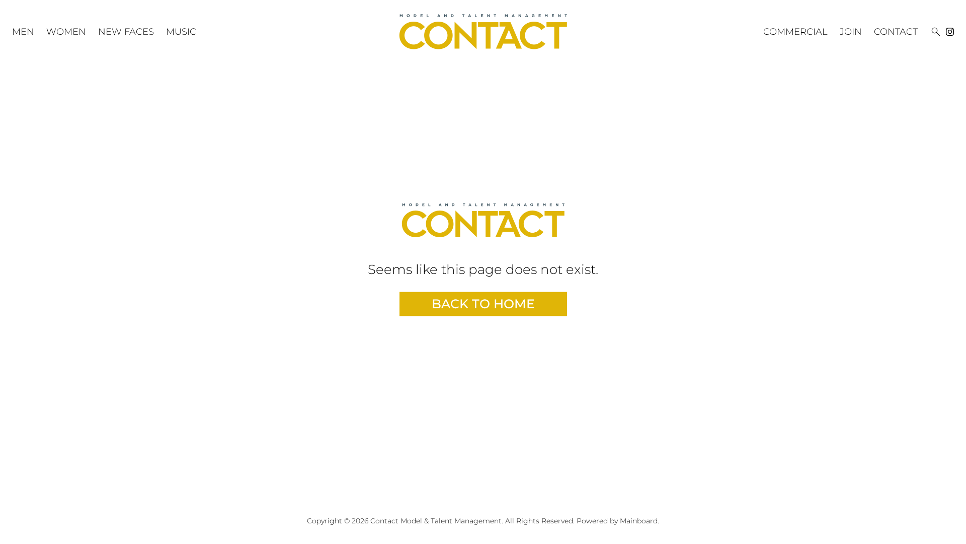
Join (851, 31)
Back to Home (483, 303)
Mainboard (639, 520)
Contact (896, 31)
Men (23, 31)
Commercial (795, 31)
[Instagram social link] (950, 32)
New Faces (126, 31)
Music (181, 31)
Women (66, 31)
